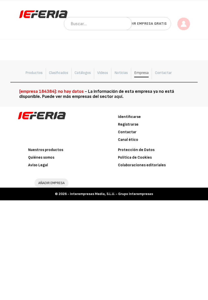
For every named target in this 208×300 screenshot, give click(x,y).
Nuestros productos (45, 149)
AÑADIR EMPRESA (51, 183)
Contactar (127, 132)
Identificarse (129, 116)
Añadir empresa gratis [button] (145, 23)
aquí (118, 96)
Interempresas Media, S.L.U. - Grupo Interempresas (111, 194)
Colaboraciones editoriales (142, 165)
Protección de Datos (136, 149)
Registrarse (128, 124)
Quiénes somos (41, 157)
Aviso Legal (38, 165)
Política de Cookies (135, 157)
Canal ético (128, 139)
